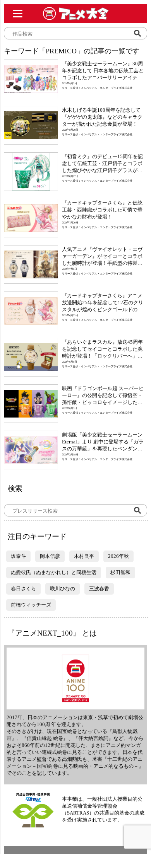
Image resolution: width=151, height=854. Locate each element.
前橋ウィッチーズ (31, 605)
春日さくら (23, 588)
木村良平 (84, 556)
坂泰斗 (18, 556)
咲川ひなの (62, 588)
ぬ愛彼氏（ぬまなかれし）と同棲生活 (53, 572)
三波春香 (99, 588)
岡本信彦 (50, 556)
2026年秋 (118, 556)
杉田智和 (120, 572)
